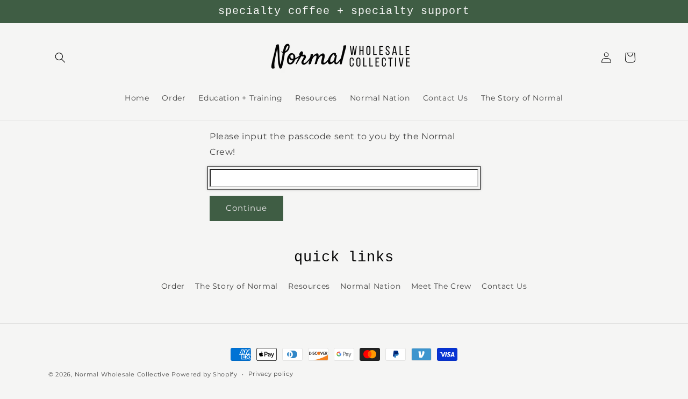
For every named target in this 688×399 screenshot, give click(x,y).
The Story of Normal (236, 286)
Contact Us (504, 286)
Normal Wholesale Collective (122, 374)
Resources (308, 286)
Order (173, 286)
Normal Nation (370, 286)
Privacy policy (270, 373)
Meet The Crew (441, 286)
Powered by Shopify (204, 374)
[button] (60, 57)
